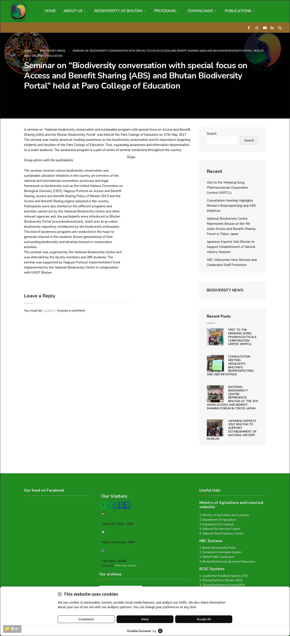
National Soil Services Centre (221, 529)
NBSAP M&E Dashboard (218, 557)
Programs (165, 10)
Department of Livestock (218, 524)
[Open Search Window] (280, 27)
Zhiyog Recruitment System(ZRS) (223, 585)
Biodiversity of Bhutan (118, 10)
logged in (49, 310)
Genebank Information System (222, 552)
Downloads (200, 10)
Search (212, 133)
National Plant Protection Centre (223, 533)
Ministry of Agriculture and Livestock (225, 515)
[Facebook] (249, 27)
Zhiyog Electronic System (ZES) (222, 580)
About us (73, 10)
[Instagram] (257, 27)
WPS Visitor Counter (126, 565)
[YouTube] (264, 27)
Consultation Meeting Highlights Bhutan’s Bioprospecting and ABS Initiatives (231, 205)
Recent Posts (219, 316)
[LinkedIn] (272, 27)
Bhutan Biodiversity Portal (219, 548)
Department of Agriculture (219, 520)
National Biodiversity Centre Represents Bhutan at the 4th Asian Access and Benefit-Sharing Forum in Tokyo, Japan (232, 397)
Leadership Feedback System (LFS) (225, 576)
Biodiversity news (52, 50)
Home (50, 10)
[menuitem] (74, 10)
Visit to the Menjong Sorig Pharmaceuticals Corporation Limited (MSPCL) (227, 187)
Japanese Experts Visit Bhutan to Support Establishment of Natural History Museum (231, 247)
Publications (238, 10)
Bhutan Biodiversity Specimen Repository (229, 562)
